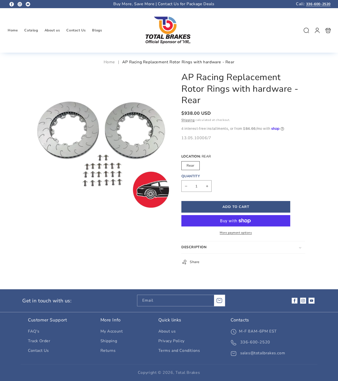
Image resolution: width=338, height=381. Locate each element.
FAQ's (34, 331)
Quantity (190, 176)
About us (167, 331)
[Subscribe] (219, 300)
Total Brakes (187, 372)
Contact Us (38, 350)
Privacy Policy (171, 341)
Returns (108, 350)
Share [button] (194, 262)
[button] (306, 30)
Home (110, 62)
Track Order (39, 341)
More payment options (236, 233)
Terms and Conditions (179, 350)
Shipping (188, 120)
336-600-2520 (318, 4)
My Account (111, 331)
